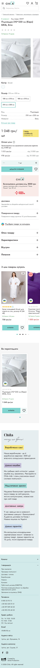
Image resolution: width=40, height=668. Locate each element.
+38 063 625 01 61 (7, 604)
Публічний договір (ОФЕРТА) (11, 585)
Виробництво (5, 577)
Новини (4, 580)
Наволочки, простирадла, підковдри (27, 14)
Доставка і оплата (7, 574)
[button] (17, 334)
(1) (12, 307)
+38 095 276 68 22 (8, 610)
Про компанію (6, 569)
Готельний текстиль (8, 14)
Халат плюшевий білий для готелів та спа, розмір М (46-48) (13, 311)
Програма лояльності (8, 572)
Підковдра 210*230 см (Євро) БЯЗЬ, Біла (14, 393)
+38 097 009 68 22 (8, 607)
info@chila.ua (5, 630)
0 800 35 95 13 (6, 601)
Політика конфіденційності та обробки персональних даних (15, 589)
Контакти (4, 582)
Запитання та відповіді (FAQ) (11, 592)
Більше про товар (8, 123)
